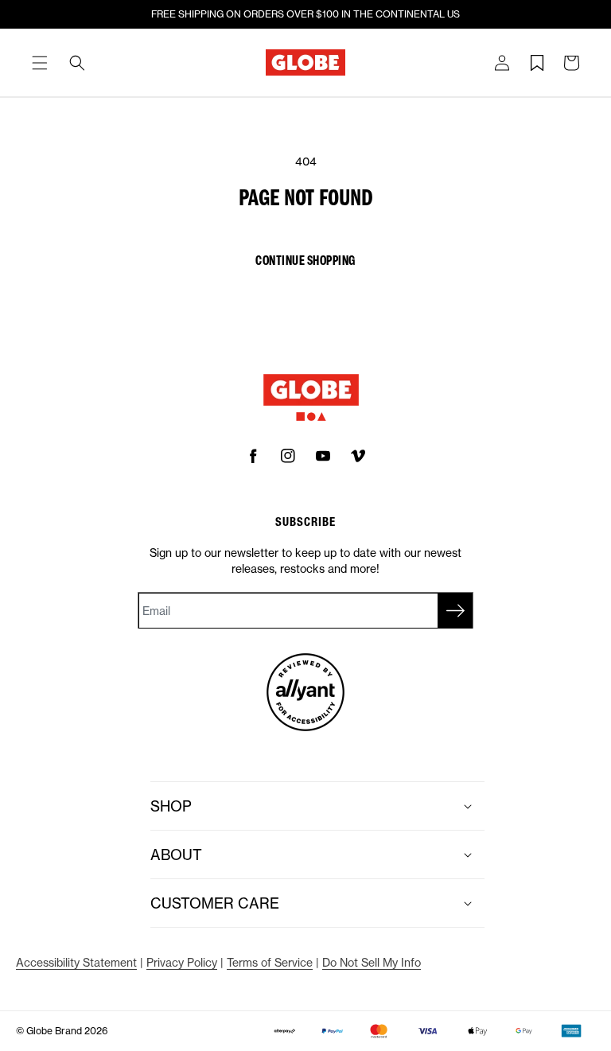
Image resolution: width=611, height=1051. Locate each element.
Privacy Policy (181, 962)
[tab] (39, 62)
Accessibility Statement (76, 962)
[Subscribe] (455, 611)
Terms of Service (270, 962)
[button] (39, 62)
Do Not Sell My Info (371, 962)
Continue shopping (305, 259)
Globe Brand (54, 1031)
